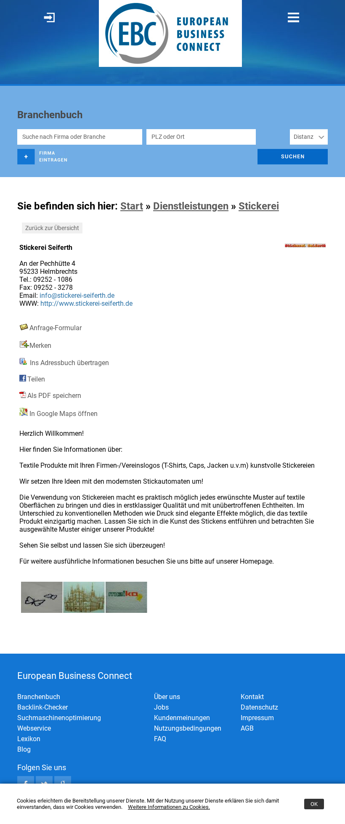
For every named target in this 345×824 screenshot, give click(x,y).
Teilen (36, 379)
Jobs (161, 707)
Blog (24, 749)
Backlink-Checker (42, 707)
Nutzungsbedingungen (187, 728)
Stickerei (259, 206)
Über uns (167, 697)
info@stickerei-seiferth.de (77, 295)
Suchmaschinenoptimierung (59, 718)
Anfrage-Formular (55, 328)
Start (131, 206)
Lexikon (28, 739)
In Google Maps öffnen (63, 414)
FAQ (160, 739)
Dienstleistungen (190, 206)
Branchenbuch (38, 697)
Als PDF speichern (54, 396)
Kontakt (252, 697)
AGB (247, 728)
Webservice (34, 728)
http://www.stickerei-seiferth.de (86, 303)
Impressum (257, 718)
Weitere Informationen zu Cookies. (169, 807)
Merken (40, 346)
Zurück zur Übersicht (52, 228)
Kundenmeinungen (182, 718)
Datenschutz (259, 707)
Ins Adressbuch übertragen (68, 363)
